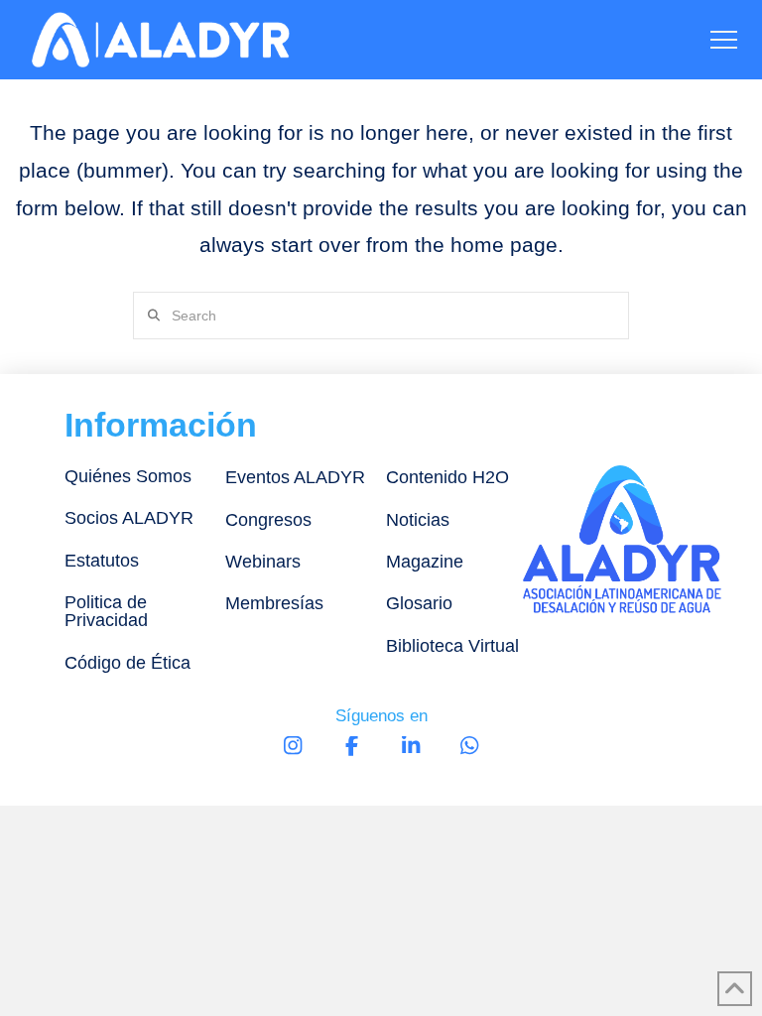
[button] (723, 40)
